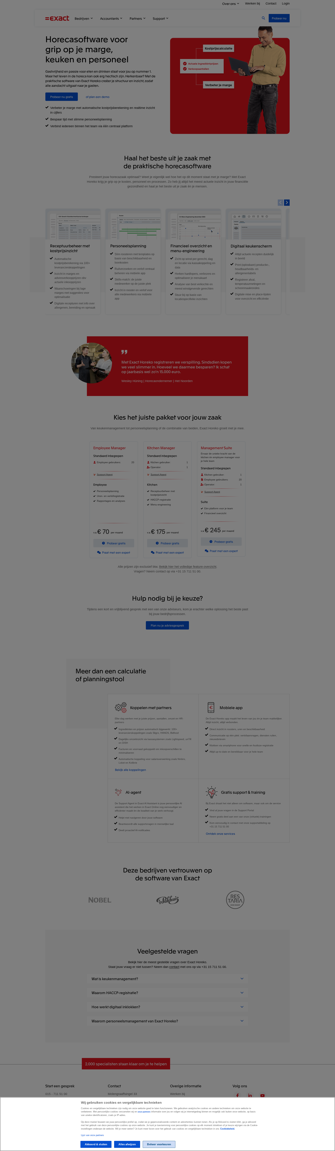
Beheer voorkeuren (159, 1144)
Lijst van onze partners (92, 1135)
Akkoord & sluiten (96, 1144)
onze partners (144, 1112)
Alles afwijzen (127, 1144)
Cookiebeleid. (227, 1128)
